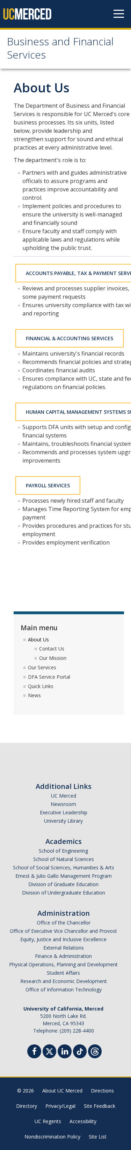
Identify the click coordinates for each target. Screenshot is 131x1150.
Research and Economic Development (63, 981)
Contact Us (51, 648)
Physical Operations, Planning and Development (63, 964)
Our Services (42, 667)
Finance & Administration (63, 956)
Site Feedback (99, 1106)
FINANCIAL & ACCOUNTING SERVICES (69, 338)
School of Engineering (63, 850)
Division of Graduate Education (63, 884)
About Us (39, 639)
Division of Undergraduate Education (63, 892)
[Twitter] (49, 1050)
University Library (63, 820)
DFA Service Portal (49, 676)
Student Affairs (63, 972)
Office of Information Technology (64, 989)
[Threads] (95, 1050)
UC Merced (63, 795)
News (34, 695)
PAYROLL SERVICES (48, 485)
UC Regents (48, 1121)
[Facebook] (34, 1052)
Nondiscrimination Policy (52, 1136)
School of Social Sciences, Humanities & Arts (63, 867)
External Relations (63, 947)
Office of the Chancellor (63, 922)
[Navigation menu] (118, 14)
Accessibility (83, 1121)
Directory (26, 1106)
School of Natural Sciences (63, 859)
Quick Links (40, 686)
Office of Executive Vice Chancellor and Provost (63, 931)
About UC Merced (62, 1090)
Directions (102, 1090)
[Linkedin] (65, 1052)
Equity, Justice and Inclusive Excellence (63, 939)
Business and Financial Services (60, 49)
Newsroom (63, 804)
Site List (98, 1136)
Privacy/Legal (60, 1106)
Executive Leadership (63, 812)
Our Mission (52, 658)
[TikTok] (80, 1050)
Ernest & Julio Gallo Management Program (63, 876)
